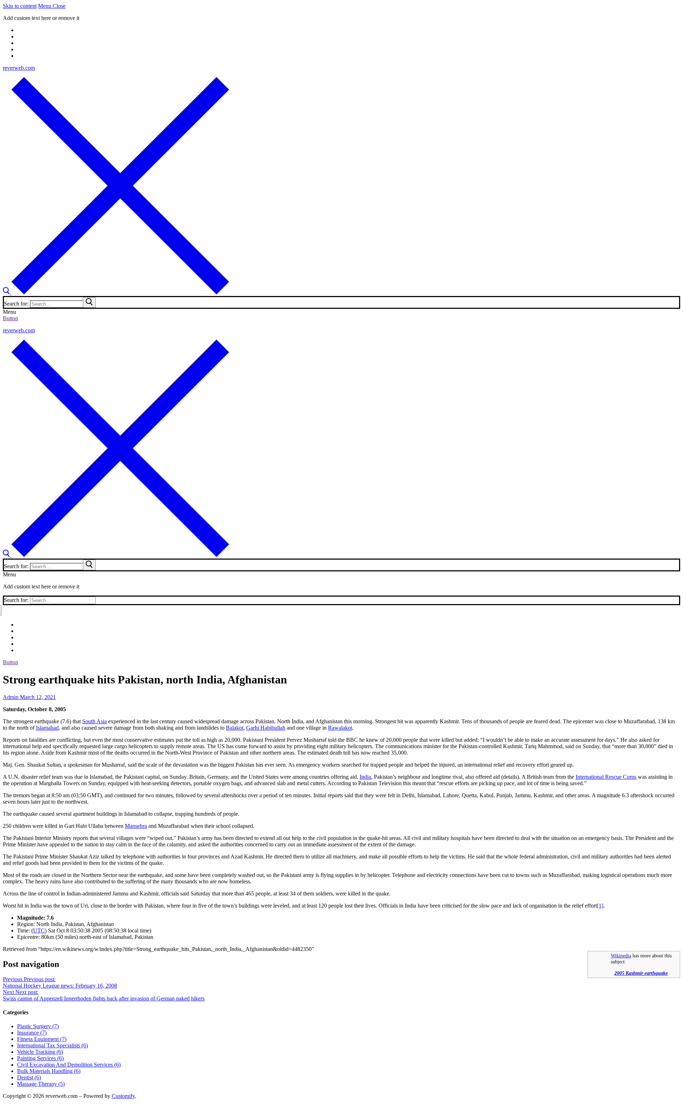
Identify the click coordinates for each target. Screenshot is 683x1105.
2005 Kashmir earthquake (641, 973)
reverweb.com (19, 68)
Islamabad (47, 728)
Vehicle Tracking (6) (40, 1052)
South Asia (94, 721)
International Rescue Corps (606, 777)
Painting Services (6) (40, 1058)
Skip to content (20, 6)
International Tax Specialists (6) (52, 1045)
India (365, 777)
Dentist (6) (29, 1077)
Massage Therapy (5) (41, 1084)
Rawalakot (340, 728)
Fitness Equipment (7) (42, 1039)
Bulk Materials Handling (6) (48, 1071)
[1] (600, 906)
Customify (123, 1096)
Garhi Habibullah (265, 728)
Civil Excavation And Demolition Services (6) (69, 1065)
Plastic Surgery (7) (38, 1026)
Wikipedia (621, 955)
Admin (10, 697)
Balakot (234, 728)
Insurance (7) (32, 1033)
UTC (39, 930)
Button (10, 318)
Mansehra (136, 826)
